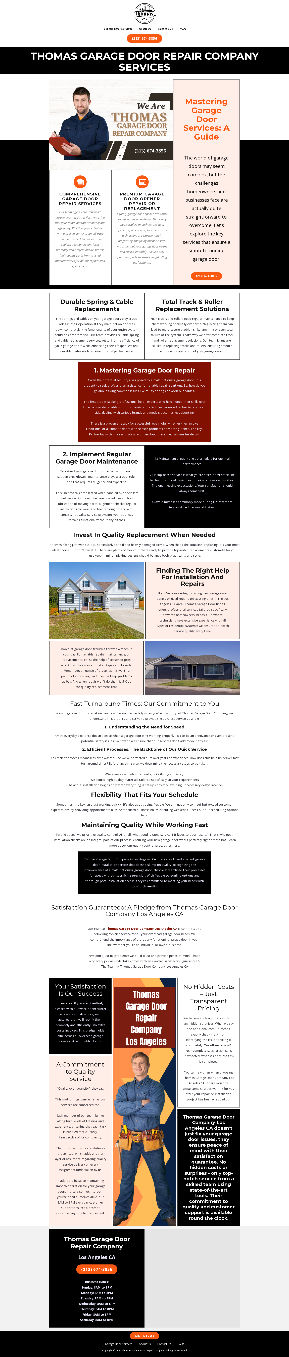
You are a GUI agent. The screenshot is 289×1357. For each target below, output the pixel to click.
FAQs (182, 28)
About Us (145, 28)
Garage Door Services (118, 28)
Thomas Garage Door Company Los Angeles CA (141, 929)
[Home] (145, 14)
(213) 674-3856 (144, 38)
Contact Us (165, 28)
